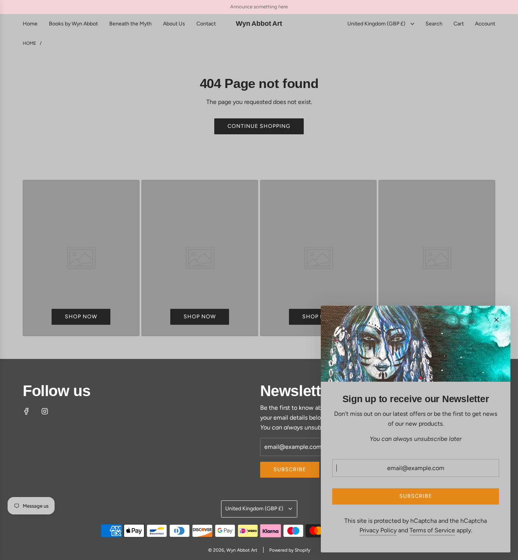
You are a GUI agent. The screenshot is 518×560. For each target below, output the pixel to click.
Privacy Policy (378, 530)
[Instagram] (44, 411)
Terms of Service (432, 530)
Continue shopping (259, 126)
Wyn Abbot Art (259, 23)
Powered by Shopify (289, 550)
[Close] (496, 319)
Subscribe (289, 469)
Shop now (81, 316)
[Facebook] (26, 411)
